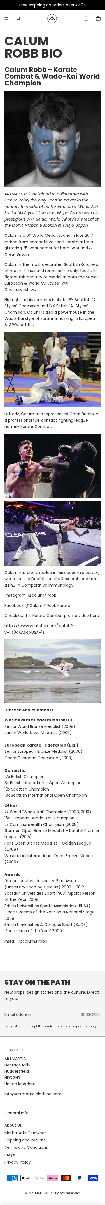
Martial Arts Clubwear (25, 1133)
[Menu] (6, 18)
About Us (13, 1125)
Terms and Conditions (26, 1147)
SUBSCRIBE (91, 1014)
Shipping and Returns (25, 1140)
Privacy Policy (17, 1162)
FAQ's (9, 1155)
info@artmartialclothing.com (33, 1094)
